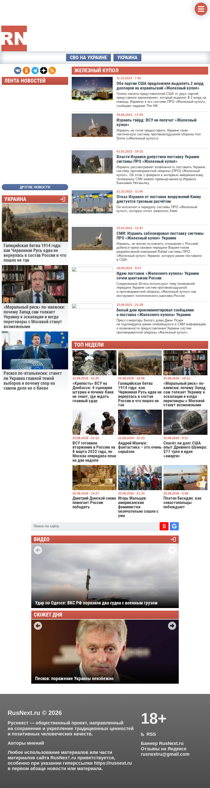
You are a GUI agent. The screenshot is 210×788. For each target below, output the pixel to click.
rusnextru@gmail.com (165, 754)
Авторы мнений (26, 743)
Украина (127, 57)
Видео (42, 539)
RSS (148, 734)
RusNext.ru (24, 712)
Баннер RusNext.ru (162, 743)
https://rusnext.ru (113, 763)
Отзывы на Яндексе (163, 748)
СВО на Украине (88, 57)
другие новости (35, 187)
